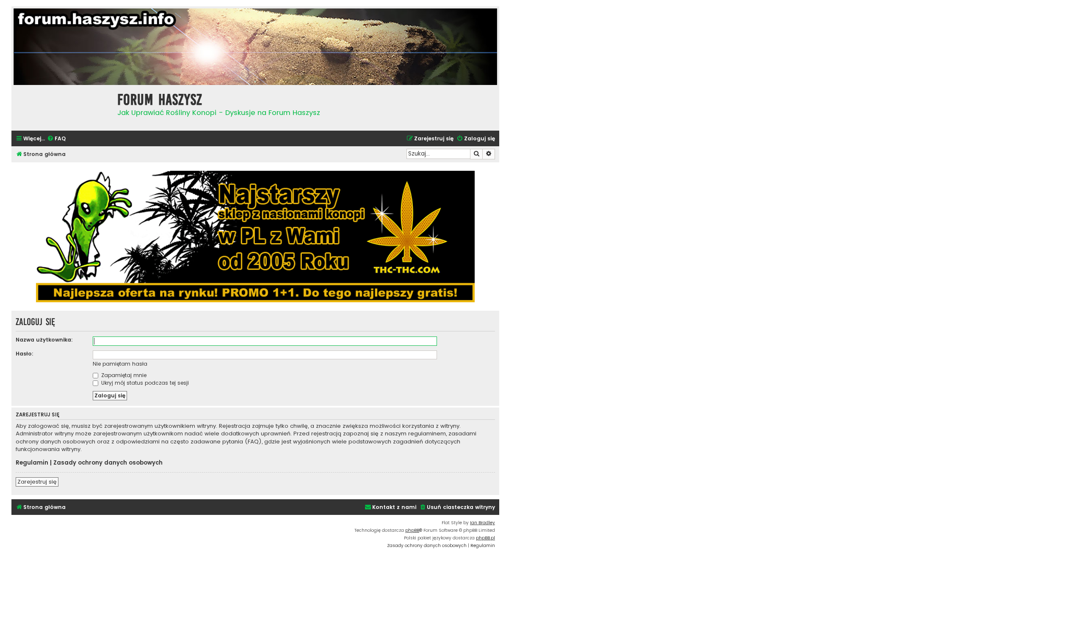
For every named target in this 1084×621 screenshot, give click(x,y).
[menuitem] (56, 139)
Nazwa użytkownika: (44, 339)
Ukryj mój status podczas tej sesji (144, 382)
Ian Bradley (482, 523)
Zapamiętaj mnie (123, 375)
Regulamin (32, 463)
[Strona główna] (62, 107)
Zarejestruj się (37, 482)
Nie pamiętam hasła (120, 364)
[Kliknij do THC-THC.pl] (255, 236)
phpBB (412, 530)
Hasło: (24, 353)
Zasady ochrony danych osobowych (108, 463)
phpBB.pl (485, 538)
